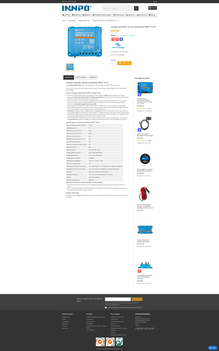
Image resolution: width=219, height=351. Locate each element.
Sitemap (113, 332)
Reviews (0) (93, 77)
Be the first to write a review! (126, 35)
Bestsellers (89, 324)
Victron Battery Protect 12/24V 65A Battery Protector (144, 276)
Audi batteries (90, 330)
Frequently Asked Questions (119, 328)
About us (113, 324)
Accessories (143, 15)
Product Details (81, 77)
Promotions (89, 319)
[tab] (68, 77)
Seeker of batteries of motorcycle (95, 317)
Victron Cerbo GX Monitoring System (143, 241)
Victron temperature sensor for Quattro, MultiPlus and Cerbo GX (145, 206)
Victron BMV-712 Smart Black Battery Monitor (145, 170)
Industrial (77, 15)
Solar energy (120, 15)
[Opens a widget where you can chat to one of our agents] (212, 348)
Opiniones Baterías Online (118, 335)
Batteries (88, 15)
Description (69, 77)
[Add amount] (116, 62)
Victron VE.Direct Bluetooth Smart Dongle (145, 135)
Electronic (131, 15)
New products (90, 321)
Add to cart (124, 63)
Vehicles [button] (67, 15)
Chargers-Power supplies (103, 15)
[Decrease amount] (116, 64)
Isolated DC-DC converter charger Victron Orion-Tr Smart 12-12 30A (144, 101)
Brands (152, 15)
